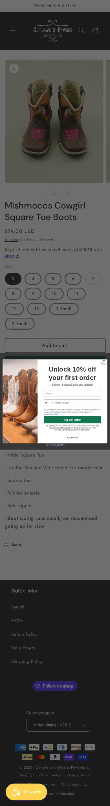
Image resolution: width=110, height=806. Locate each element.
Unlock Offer (72, 419)
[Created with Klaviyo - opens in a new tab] (55, 444)
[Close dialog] (104, 362)
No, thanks (72, 437)
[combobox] (49, 403)
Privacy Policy (48, 414)
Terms (56, 414)
